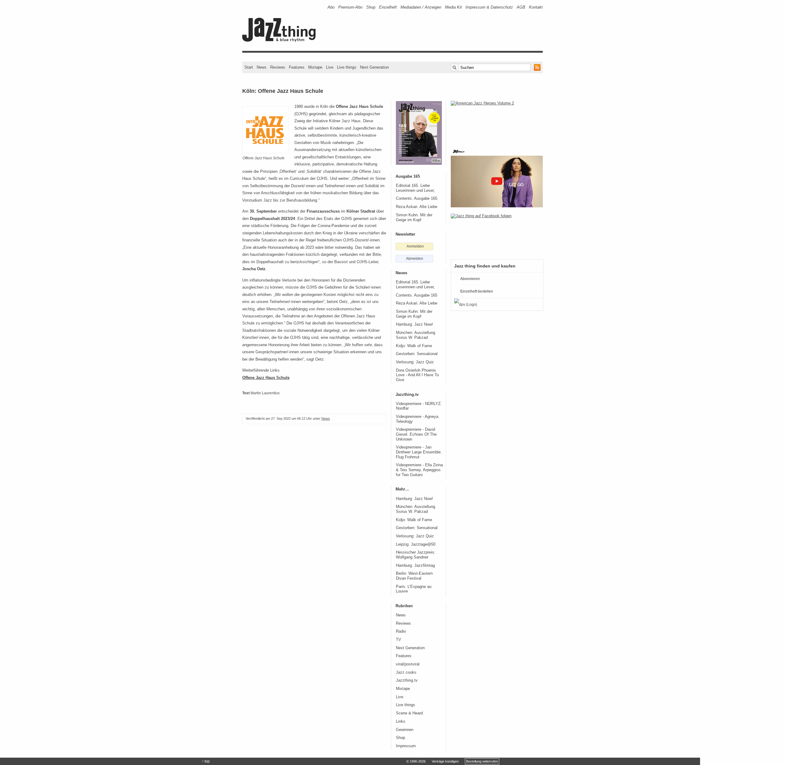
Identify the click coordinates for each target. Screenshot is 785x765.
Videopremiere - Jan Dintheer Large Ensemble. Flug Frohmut (419, 452)
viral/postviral (407, 664)
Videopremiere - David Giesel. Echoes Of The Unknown (416, 434)
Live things (346, 67)
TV (398, 640)
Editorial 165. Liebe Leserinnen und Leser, (415, 188)
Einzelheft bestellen (476, 291)
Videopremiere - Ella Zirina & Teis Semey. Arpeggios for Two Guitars (419, 470)
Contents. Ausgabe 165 (416, 198)
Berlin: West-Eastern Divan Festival (414, 576)
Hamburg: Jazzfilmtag (415, 565)
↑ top (206, 761)
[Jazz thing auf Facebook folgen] (497, 233)
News (261, 67)
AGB (521, 7)
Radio (401, 631)
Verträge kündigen (445, 761)
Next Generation (374, 67)
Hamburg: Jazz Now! (414, 324)
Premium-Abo (350, 7)
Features (296, 67)
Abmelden (414, 258)
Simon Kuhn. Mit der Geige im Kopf (414, 217)
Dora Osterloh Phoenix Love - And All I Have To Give (417, 375)
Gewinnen (404, 730)
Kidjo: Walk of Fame (414, 346)
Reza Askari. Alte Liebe (416, 207)
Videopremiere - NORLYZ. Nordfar (419, 406)
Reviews (277, 67)
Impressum (406, 746)
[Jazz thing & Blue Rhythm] (281, 40)
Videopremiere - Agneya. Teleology (417, 419)
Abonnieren (470, 279)
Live (329, 67)
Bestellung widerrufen (482, 761)
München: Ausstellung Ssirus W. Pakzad (415, 335)
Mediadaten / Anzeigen (420, 7)
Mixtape (315, 67)
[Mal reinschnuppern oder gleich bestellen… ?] (497, 121)
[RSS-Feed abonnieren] (537, 67)
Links (400, 721)
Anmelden (415, 246)
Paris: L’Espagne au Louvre (413, 589)
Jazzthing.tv (407, 680)
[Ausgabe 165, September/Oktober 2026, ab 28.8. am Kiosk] (419, 133)
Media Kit (453, 7)
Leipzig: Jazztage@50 (415, 544)
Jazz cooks (406, 672)
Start (248, 67)
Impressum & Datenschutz (489, 7)
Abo (331, 7)
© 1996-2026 (416, 761)
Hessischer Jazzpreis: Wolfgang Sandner (415, 554)
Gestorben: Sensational (417, 354)
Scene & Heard (409, 713)
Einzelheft (388, 7)
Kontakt (536, 7)
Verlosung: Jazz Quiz (415, 362)
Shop (370, 7)
